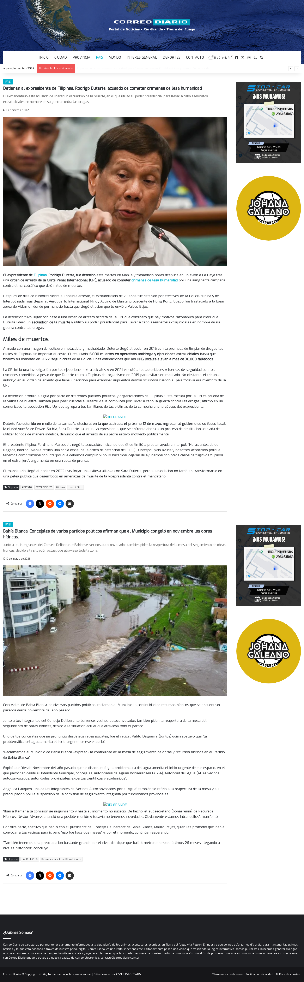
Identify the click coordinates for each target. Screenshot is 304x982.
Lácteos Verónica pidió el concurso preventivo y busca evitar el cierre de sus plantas (132, 68)
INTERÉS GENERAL (142, 57)
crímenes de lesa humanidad (155, 280)
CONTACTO (195, 57)
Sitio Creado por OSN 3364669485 (117, 974)
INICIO (44, 57)
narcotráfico (75, 487)
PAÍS (99, 57)
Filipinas (40, 275)
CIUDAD (60, 57)
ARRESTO (27, 487)
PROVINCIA (81, 57)
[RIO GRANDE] (115, 416)
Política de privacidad (259, 974)
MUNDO (115, 57)
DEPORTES (171, 57)
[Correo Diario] (152, 25)
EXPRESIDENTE (44, 487)
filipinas (60, 487)
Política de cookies (288, 974)
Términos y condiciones (227, 974)
